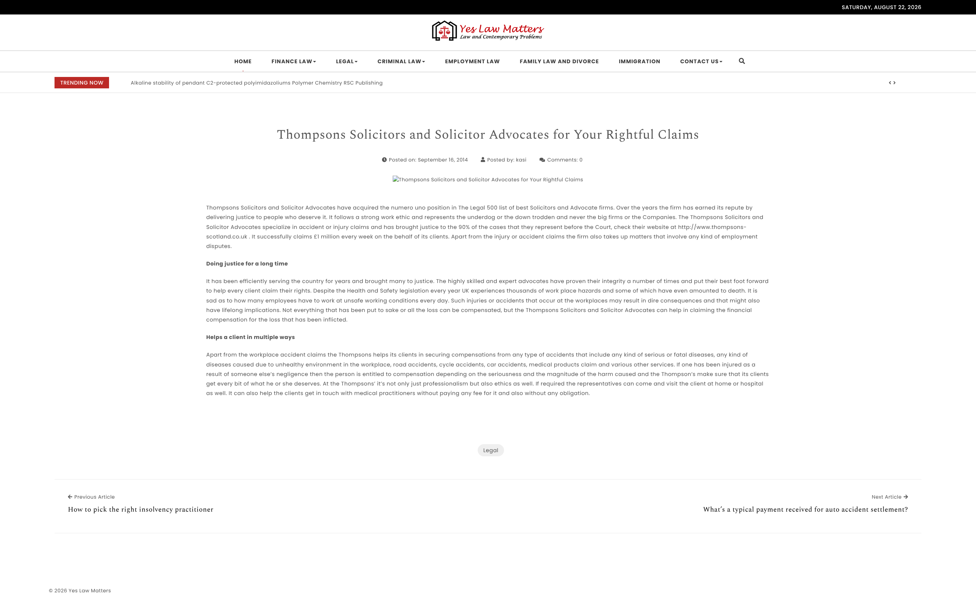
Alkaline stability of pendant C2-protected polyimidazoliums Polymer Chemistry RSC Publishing (257, 82)
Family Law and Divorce (559, 61)
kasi (521, 159)
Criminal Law (399, 61)
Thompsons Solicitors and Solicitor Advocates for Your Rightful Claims (488, 135)
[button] (890, 83)
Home (243, 61)
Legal (345, 61)
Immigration (639, 61)
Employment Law (472, 61)
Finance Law (291, 61)
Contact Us (699, 61)
